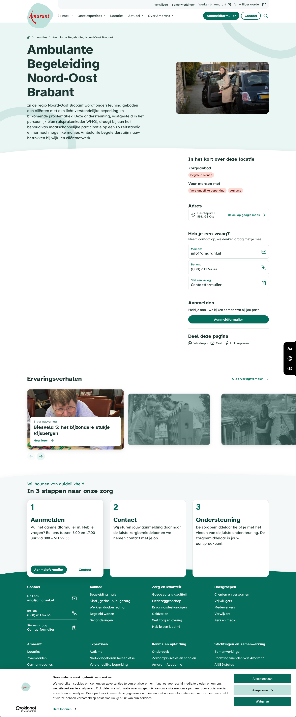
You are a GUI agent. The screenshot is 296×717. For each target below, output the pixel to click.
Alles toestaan (262, 678)
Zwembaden (37, 658)
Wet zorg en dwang (167, 620)
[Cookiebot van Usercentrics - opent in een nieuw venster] (26, 709)
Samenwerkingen (227, 652)
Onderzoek (160, 652)
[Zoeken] (265, 15)
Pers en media (225, 620)
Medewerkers (224, 607)
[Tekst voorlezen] (289, 368)
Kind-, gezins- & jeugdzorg (110, 601)
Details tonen (62, 709)
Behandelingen (101, 620)
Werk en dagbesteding (107, 607)
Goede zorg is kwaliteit (169, 594)
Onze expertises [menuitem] (90, 16)
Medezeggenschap (166, 601)
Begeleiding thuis (103, 594)
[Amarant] (40, 15)
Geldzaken (160, 614)
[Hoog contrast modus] (289, 358)
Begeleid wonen (102, 614)
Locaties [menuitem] (116, 16)
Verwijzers (222, 614)
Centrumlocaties (40, 664)
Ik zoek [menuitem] (63, 16)
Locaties (41, 37)
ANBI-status (224, 664)
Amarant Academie (167, 664)
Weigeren (262, 701)
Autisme (96, 652)
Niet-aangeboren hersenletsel (113, 658)
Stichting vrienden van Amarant (239, 658)
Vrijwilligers (223, 601)
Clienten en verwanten (231, 594)
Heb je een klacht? (166, 627)
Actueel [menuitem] (134, 16)
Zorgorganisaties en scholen (174, 658)
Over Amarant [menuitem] (159, 16)
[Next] (41, 456)
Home (28, 37)
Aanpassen (260, 690)
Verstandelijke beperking (109, 664)
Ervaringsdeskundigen (169, 607)
